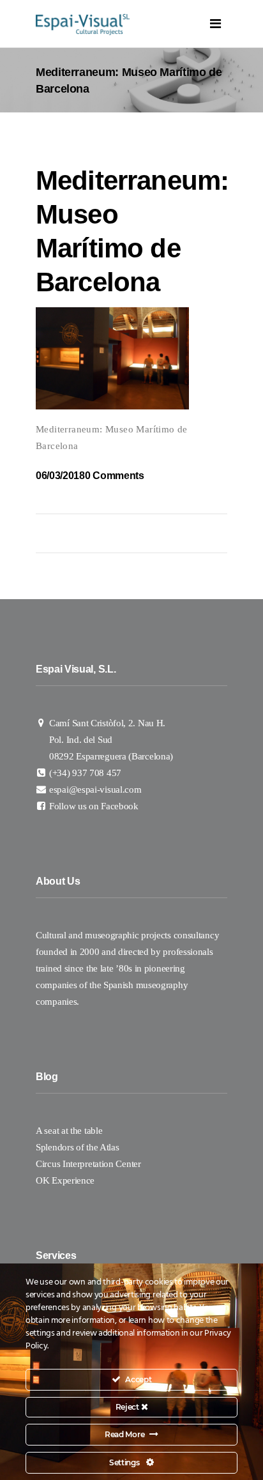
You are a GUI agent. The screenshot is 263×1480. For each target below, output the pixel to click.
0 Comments (114, 475)
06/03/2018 (60, 475)
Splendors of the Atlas (77, 1147)
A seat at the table (69, 1130)
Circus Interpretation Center (89, 1164)
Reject (128, 1407)
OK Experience (65, 1180)
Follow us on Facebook (94, 806)
